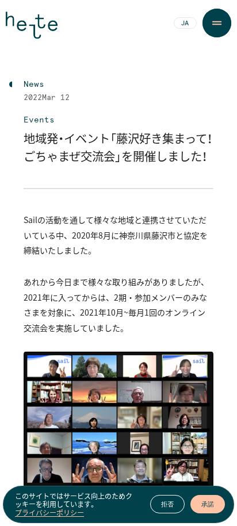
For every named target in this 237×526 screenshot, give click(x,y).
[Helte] (31, 29)
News (34, 84)
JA (185, 23)
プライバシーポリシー (49, 513)
